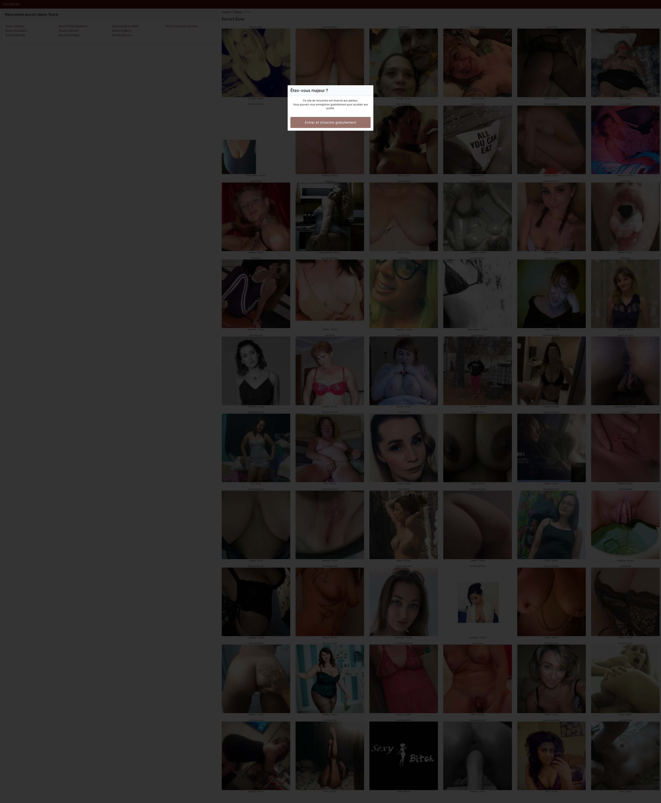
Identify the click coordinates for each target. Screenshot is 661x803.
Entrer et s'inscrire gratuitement (330, 122)
